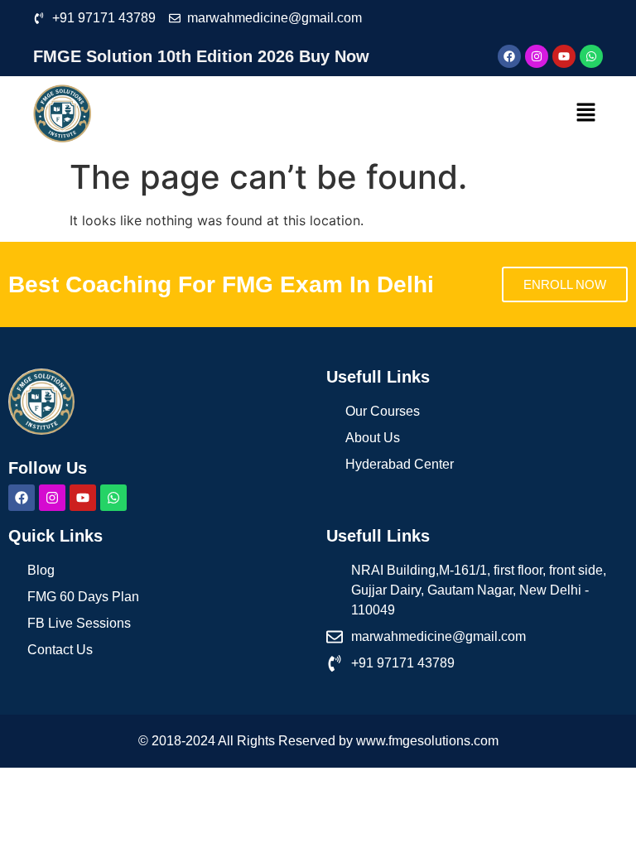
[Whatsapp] (591, 56)
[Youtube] (564, 56)
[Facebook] (509, 56)
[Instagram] (536, 56)
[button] (586, 113)
